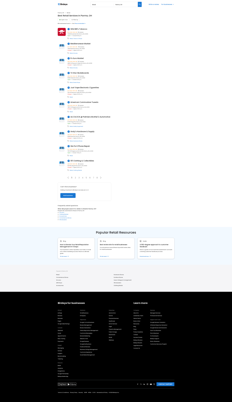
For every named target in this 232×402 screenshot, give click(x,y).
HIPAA (89, 392)
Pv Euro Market (77, 58)
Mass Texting (61, 338)
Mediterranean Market (80, 44)
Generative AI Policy (102, 392)
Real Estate (112, 334)
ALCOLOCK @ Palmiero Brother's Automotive (90, 117)
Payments (61, 341)
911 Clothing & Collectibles (82, 161)
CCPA (94, 392)
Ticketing (60, 359)
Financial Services (114, 318)
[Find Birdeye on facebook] (137, 384)
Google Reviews (84, 341)
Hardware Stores (77, 141)
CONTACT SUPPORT (165, 384)
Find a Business (154, 333)
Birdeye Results (137, 343)
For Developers (154, 336)
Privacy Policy (73, 392)
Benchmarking (62, 356)
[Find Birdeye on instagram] (147, 384)
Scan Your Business (155, 330)
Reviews (60, 315)
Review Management (86, 325)
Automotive (112, 313)
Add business (68, 195)
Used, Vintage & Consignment (122, 280)
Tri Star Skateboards (79, 73)
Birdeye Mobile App (63, 376)
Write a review (154, 4)
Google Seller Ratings (64, 324)
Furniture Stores (118, 277)
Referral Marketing (85, 336)
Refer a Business (155, 341)
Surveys (60, 350)
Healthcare (112, 321)
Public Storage (113, 332)
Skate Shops (76, 82)
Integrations (61, 371)
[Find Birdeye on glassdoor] (154, 384)
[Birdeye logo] (63, 4)
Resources (136, 324)
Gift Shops (59, 283)
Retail (71, 38)
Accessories (63, 216)
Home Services (113, 324)
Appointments (62, 336)
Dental (111, 315)
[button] (100, 177)
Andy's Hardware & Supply (82, 131)
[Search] (140, 4)
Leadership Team (138, 315)
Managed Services (155, 313)
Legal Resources (137, 345)
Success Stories (137, 337)
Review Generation (85, 328)
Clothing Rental (77, 170)
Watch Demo (137, 318)
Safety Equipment (78, 126)
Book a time (136, 321)
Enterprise (83, 315)
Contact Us (136, 348)
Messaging (61, 348)
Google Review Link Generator (158, 328)
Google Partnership (63, 373)
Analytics (60, 368)
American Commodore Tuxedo (84, 102)
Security (80, 392)
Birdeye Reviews (137, 340)
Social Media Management (87, 355)
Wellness (111, 340)
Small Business (84, 313)
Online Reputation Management (89, 330)
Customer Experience (86, 352)
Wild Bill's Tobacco (78, 29)
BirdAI (59, 365)
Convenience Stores (65, 218)
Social (59, 333)
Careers (135, 334)
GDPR (85, 392)
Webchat (60, 330)
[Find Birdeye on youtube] (151, 384)
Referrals (60, 318)
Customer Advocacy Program (158, 344)
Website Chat (84, 338)
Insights (60, 353)
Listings (60, 313)
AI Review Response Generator (158, 325)
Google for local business (87, 322)
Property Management (115, 329)
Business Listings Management (89, 349)
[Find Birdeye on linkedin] (144, 384)
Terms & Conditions (63, 392)
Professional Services (156, 315)
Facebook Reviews (85, 347)
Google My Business (85, 344)
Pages (59, 321)
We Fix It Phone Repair (80, 146)
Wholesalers (63, 220)
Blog (134, 326)
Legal (110, 326)
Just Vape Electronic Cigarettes (84, 87)
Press (134, 329)
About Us (136, 313)
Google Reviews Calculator (157, 322)
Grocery (75, 53)
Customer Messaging (86, 333)
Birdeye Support (154, 338)
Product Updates (138, 332)
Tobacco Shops (77, 38)
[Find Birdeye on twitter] (141, 384)
